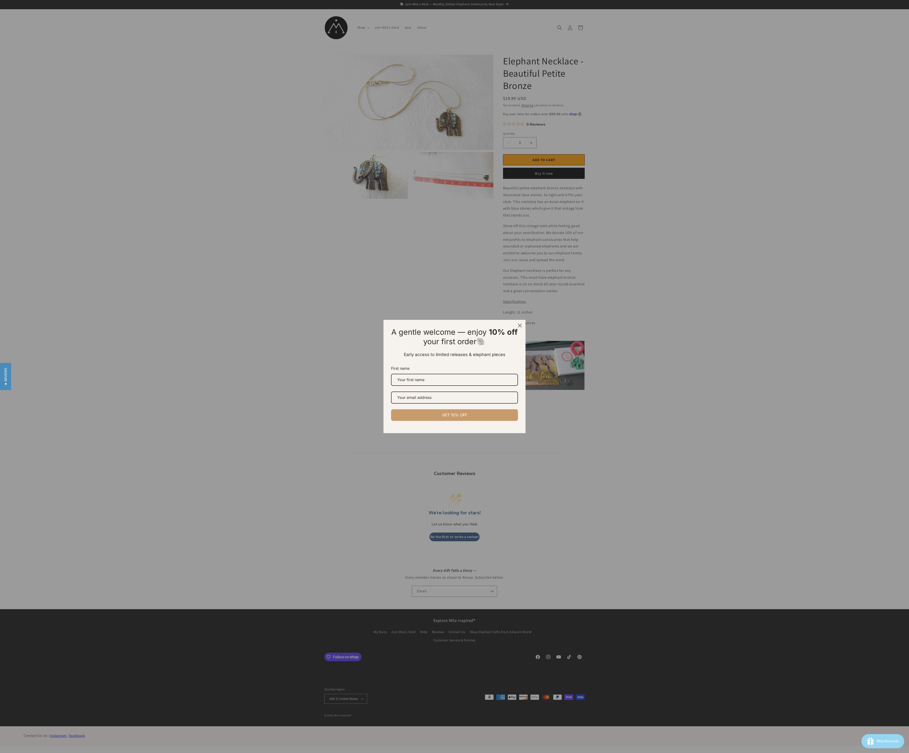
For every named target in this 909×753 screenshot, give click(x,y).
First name (400, 368)
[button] (5, 376)
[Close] (520, 325)
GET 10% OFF (454, 415)
